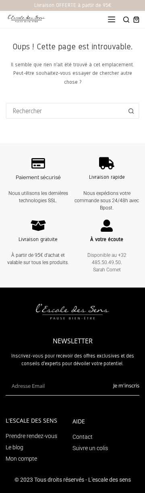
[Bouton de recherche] (131, 111)
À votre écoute (106, 239)
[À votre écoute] (107, 226)
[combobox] (65, 111)
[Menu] (111, 19)
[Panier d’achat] (136, 20)
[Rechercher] (126, 20)
